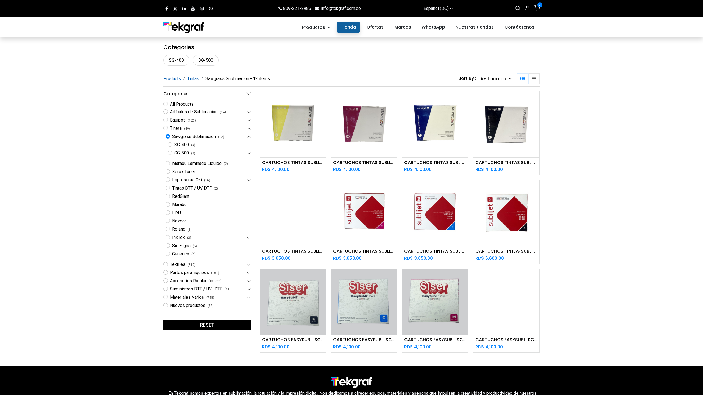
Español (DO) (436, 8)
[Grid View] (523, 78)
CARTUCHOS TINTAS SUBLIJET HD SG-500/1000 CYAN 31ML (435, 162)
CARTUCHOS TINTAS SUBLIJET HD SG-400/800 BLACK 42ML (506, 251)
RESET (207, 324)
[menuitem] (316, 27)
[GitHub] (211, 8)
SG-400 (176, 60)
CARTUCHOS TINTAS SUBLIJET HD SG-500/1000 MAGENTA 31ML (364, 162)
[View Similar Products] (322, 125)
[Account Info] (527, 8)
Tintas (193, 78)
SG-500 (205, 60)
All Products (182, 104)
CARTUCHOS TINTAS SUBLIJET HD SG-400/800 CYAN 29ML (435, 251)
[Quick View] (322, 100)
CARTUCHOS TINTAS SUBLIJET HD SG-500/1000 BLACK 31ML (506, 162)
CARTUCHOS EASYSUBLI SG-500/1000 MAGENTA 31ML (435, 339)
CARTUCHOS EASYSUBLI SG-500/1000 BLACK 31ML (293, 339)
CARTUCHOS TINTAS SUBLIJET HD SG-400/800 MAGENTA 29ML (364, 251)
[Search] (517, 8)
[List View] (534, 78)
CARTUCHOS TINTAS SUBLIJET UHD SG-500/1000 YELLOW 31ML (293, 162)
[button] (495, 78)
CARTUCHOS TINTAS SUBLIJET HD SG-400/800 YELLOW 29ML (293, 251)
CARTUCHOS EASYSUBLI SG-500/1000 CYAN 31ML (364, 339)
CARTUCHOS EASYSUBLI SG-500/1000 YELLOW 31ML (506, 339)
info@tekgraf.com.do (341, 8)
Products (172, 78)
